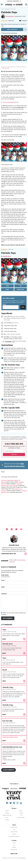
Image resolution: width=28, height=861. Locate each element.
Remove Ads (20, 289)
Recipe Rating (5, 575)
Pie (21, 815)
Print (7, 289)
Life (14, 845)
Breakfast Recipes (7, 815)
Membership (14, 849)
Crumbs (14, 840)
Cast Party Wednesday (7, 480)
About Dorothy (14, 827)
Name (3, 580)
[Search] (26, 4)
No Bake (7, 819)
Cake (7, 817)
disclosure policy (6, 68)
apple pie (15, 102)
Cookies (21, 813)
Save (7, 285)
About (14, 825)
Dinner (21, 810)
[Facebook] (7, 803)
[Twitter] (10, 803)
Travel (14, 842)
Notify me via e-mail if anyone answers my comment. (13, 613)
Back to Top (14, 853)
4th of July (13, 8)
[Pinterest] (14, 803)
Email (4, 304)
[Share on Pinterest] (11, 529)
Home (2, 8)
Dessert (7, 810)
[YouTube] (21, 803)
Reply (4, 639)
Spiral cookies (6, 102)
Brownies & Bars (21, 817)
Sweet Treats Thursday (11, 485)
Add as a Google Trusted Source (10, 33)
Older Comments (8, 770)
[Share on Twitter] (16, 529)
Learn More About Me (8, 553)
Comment (4, 593)
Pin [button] (20, 285)
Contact (14, 834)
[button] (1, 21)
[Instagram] (17, 803)
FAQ (14, 829)
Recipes (14, 808)
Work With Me (14, 831)
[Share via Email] (21, 529)
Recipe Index (7, 8)
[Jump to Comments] (25, 29)
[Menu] (2, 4)
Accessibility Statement (14, 836)
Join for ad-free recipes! (13, 1)
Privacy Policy (23, 857)
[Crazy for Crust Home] (14, 4)
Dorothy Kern (10, 16)
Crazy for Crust (14, 795)
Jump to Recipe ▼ (12, 29)
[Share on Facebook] (7, 529)
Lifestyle (14, 847)
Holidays (7, 813)
